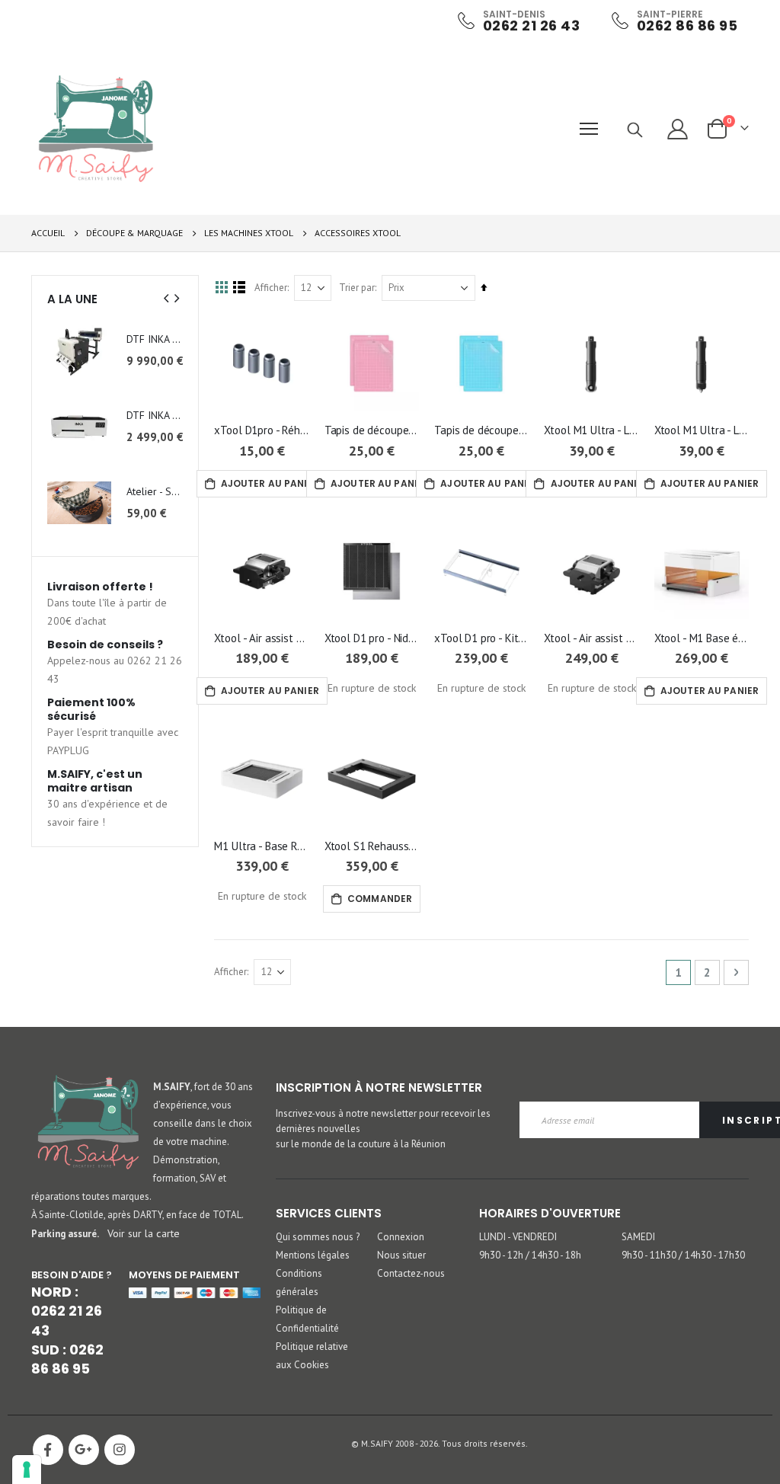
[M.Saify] (96, 128)
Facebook (48, 1449)
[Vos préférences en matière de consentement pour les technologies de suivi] (26, 1469)
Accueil (48, 232)
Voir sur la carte (143, 1233)
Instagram (119, 1449)
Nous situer (401, 1255)
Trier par (357, 287)
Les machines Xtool (248, 233)
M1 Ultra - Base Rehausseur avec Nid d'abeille (261, 846)
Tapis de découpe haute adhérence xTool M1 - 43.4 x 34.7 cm (371, 430)
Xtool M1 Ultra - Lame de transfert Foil (701, 430)
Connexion (400, 1236)
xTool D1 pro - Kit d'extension (481, 638)
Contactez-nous (411, 1273)
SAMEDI (638, 1236)
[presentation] (167, 298)
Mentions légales (313, 1255)
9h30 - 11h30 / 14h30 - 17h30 (683, 1255)
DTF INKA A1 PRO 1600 (155, 339)
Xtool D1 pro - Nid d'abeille (371, 638)
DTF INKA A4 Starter (155, 415)
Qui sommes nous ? (318, 1236)
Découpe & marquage (134, 233)
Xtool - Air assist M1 (591, 638)
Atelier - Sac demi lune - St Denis (155, 491)
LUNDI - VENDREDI (518, 1236)
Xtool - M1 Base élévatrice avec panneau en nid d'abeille (701, 638)
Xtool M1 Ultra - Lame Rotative (591, 430)
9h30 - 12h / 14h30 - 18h (530, 1255)
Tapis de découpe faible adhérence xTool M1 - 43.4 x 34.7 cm (481, 430)
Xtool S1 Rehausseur (371, 846)
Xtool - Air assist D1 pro (261, 638)
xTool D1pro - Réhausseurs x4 (261, 430)
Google (84, 1449)
